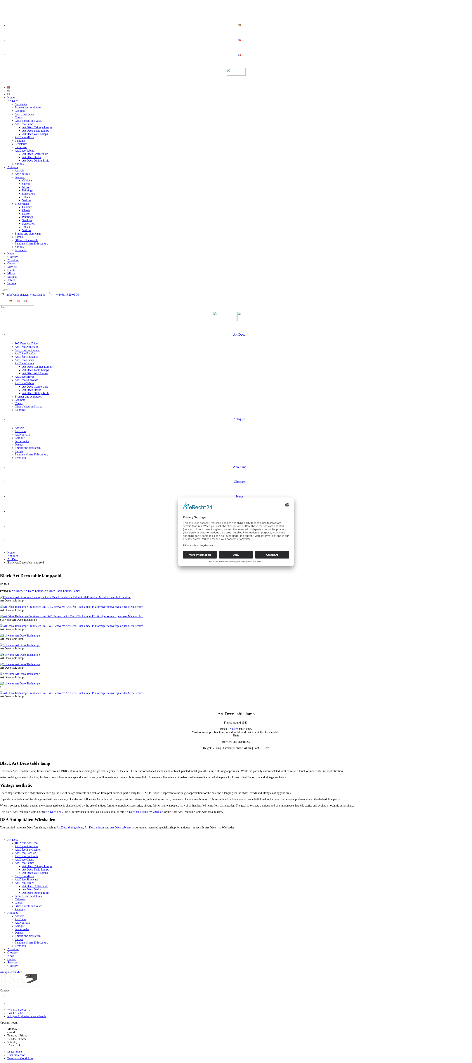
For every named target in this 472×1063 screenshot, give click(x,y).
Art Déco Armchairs (26, 346)
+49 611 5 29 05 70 (67, 294)
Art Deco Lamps (24, 124)
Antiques (12, 167)
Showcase (21, 147)
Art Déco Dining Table (35, 160)
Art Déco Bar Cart (25, 353)
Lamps (19, 236)
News (10, 253)
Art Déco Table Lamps (35, 130)
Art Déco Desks (31, 157)
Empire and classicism (28, 233)
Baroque (20, 177)
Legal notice (14, 1051)
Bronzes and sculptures (28, 107)
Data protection (16, 1055)
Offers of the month (26, 240)
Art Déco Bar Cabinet (27, 350)
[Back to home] (236, 72)
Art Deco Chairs (24, 114)
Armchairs (21, 104)
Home (11, 97)
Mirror (26, 187)
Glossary (12, 256)
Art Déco (12, 100)
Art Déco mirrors (94, 827)
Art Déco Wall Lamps (35, 134)
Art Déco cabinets (120, 827)
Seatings (27, 220)
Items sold (21, 250)
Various (19, 163)
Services (12, 266)
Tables (26, 197)
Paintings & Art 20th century (31, 243)
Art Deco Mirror (24, 137)
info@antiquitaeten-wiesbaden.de (25, 294)
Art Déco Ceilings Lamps (37, 127)
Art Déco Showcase (26, 379)
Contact (11, 263)
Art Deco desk (53, 811)
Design (19, 444)
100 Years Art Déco (26, 343)
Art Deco (239, 334)
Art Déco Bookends (26, 356)
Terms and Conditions (20, 1058)
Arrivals (19, 170)
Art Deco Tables (24, 150)
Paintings (20, 140)
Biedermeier (22, 203)
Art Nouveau (22, 173)
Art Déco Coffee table (35, 153)
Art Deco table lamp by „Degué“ (143, 811)
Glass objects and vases (28, 120)
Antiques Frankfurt (11, 972)
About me (13, 260)
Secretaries (21, 143)
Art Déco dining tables (70, 827)
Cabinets (20, 110)
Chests (18, 117)
